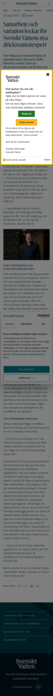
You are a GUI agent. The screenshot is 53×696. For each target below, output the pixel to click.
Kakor (47, 159)
